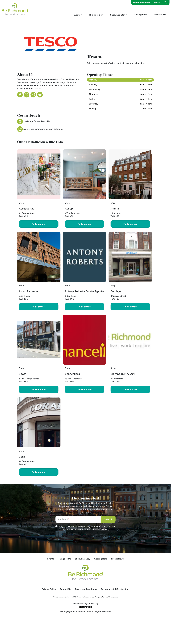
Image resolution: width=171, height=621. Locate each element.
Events (77, 15)
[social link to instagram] (75, 543)
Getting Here (140, 14)
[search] (165, 2)
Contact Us (65, 589)
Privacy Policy (102, 529)
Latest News (160, 14)
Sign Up (108, 519)
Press (157, 2)
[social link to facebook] (85, 543)
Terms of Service (108, 597)
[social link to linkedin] (96, 543)
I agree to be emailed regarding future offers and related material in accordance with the (87, 528)
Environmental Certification (115, 589)
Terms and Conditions (86, 589)
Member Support (141, 2)
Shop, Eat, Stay (117, 15)
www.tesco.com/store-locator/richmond (43, 129)
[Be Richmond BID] (15, 9)
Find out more (39, 224)
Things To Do (95, 15)
